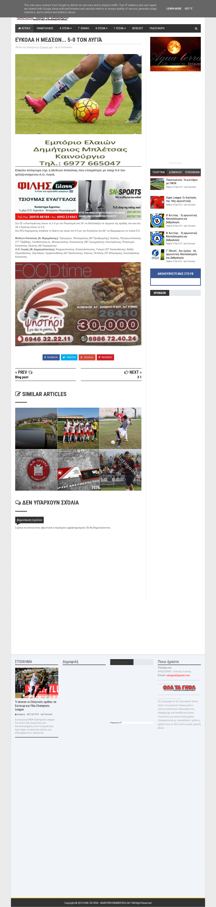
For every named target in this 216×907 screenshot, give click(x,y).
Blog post (21, 377)
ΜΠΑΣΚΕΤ (137, 28)
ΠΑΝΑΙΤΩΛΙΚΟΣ (45, 28)
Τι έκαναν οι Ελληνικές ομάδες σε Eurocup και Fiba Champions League (35, 705)
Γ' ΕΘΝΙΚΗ (83, 28)
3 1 (139, 377)
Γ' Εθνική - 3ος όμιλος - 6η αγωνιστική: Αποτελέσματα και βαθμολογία (181, 254)
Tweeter (71, 357)
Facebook (52, 357)
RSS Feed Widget (175, 163)
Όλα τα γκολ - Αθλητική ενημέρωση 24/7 (108, 903)
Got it (189, 8)
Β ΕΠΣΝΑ (101, 28)
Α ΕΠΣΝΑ (65, 28)
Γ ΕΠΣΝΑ (119, 28)
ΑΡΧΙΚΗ (25, 28)
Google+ (89, 357)
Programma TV (116, 723)
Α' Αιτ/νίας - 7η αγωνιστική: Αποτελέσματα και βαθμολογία (181, 236)
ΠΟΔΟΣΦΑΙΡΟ (157, 28)
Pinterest (106, 357)
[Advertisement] (40, 626)
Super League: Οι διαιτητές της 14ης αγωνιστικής (181, 199)
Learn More (174, 8)
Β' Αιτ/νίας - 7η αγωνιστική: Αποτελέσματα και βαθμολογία (181, 219)
